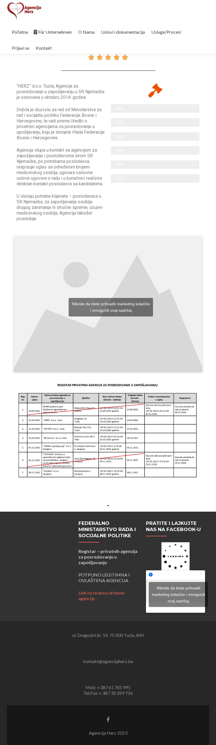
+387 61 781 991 (113, 687)
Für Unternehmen (55, 32)
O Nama (86, 32)
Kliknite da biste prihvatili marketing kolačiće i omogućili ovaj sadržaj (111, 307)
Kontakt (44, 48)
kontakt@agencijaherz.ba (108, 661)
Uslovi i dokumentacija (123, 32)
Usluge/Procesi (166, 32)
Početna (20, 32)
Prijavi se (20, 48)
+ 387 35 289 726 (116, 693)
